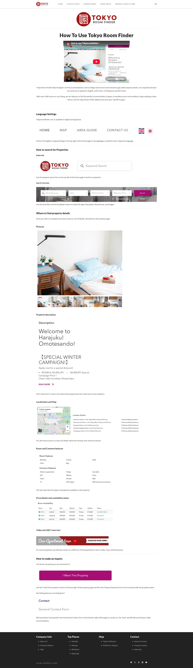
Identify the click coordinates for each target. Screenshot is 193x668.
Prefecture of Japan (110, 645)
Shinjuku (75, 641)
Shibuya (75, 645)
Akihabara (75, 649)
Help (42, 649)
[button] (156, 4)
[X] (135, 662)
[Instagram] (139, 662)
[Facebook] (131, 662)
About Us (43, 641)
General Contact (140, 641)
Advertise (138, 649)
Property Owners (46, 645)
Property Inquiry (140, 645)
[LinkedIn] (142, 662)
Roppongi (75, 653)
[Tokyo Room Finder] (42, 4)
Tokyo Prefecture (109, 641)
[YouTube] (146, 662)
